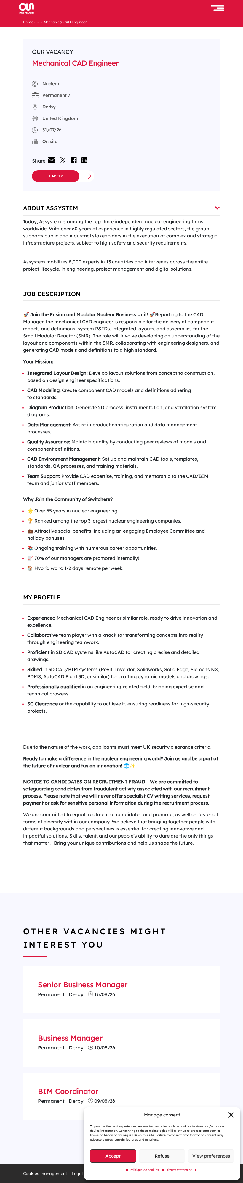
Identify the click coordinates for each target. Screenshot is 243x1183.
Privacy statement (178, 1170)
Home (28, 22)
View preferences (211, 1156)
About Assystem (50, 208)
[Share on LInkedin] (83, 160)
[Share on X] (62, 160)
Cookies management (45, 1173)
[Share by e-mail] (51, 161)
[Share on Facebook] (73, 160)
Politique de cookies (144, 1170)
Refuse (162, 1156)
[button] (231, 1115)
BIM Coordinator (68, 1091)
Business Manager (70, 1037)
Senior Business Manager (83, 984)
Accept (113, 1156)
